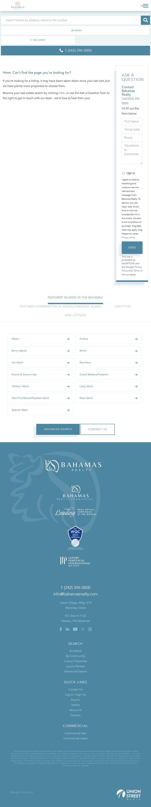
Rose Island (86, 398)
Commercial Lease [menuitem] (76, 738)
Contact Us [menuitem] (76, 689)
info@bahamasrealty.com (75, 594)
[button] (145, 20)
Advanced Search (75, 30)
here (62, 93)
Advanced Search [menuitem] (75, 671)
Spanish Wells (19, 410)
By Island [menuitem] (75, 651)
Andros (84, 339)
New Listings (75, 315)
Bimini (83, 350)
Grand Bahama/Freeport (94, 374)
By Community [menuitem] (75, 656)
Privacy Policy (128, 237)
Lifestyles (123, 306)
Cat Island (17, 362)
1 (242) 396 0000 (75, 587)
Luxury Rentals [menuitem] (75, 666)
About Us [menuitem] (75, 710)
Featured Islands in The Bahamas (75, 297)
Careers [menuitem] (75, 715)
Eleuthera (85, 362)
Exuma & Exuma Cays (24, 374)
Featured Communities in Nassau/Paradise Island (60, 306)
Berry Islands (19, 350)
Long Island (86, 386)
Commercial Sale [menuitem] (75, 733)
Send (132, 247)
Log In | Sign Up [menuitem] (75, 695)
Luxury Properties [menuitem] (75, 661)
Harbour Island (20, 386)
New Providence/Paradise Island (30, 398)
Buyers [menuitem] (75, 700)
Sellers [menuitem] (75, 705)
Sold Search (39, 40)
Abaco (15, 339)
